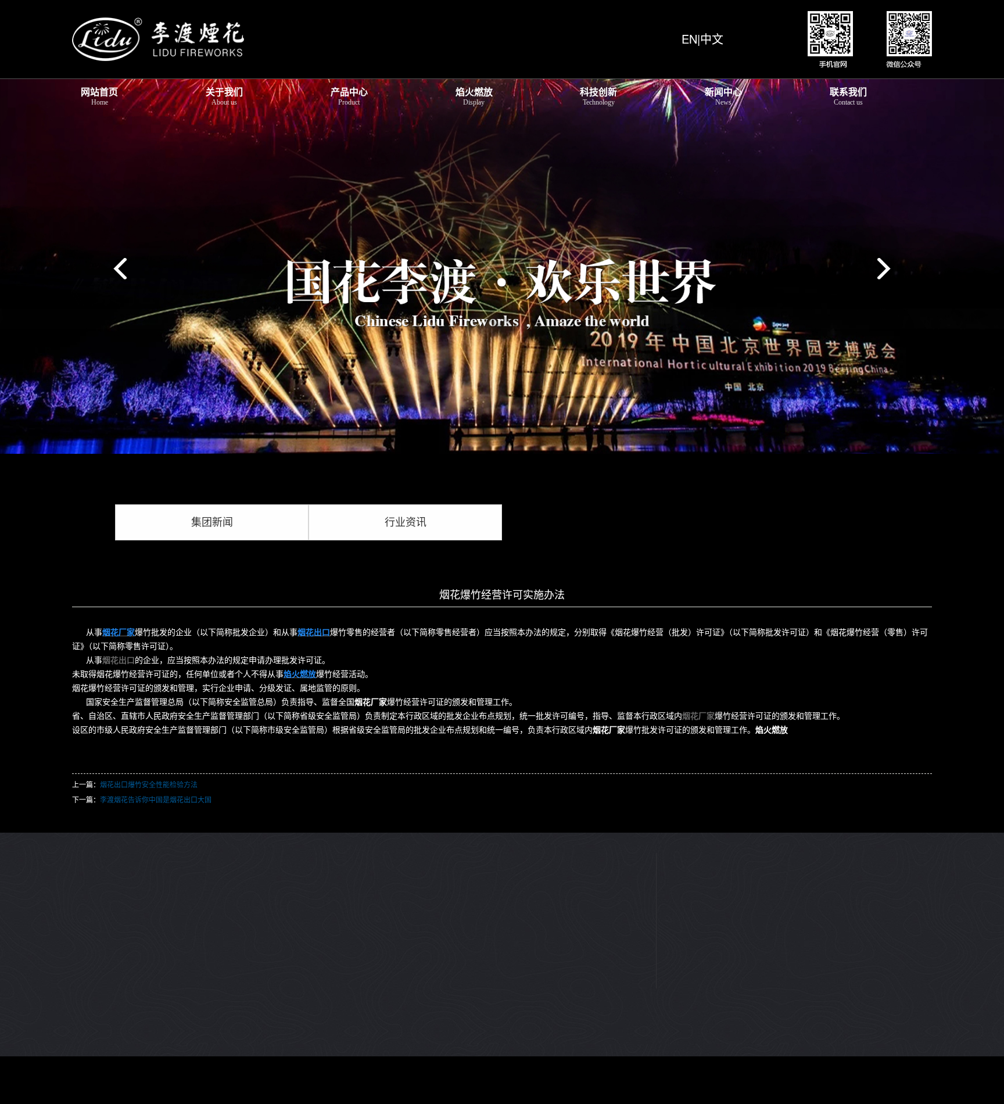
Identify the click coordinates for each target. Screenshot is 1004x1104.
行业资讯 (405, 522)
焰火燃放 (474, 95)
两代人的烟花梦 (100, 894)
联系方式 (575, 842)
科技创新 (598, 95)
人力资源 (575, 859)
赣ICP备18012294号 (102, 1087)
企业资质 (88, 859)
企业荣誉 (88, 877)
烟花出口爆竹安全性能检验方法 (149, 784)
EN (689, 38)
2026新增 (187, 842)
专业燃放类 (190, 877)
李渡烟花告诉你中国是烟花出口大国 (155, 799)
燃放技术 (283, 877)
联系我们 (848, 95)
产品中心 (349, 95)
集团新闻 (212, 522)
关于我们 (224, 95)
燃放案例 (283, 842)
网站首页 (99, 95)
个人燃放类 (190, 859)
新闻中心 (723, 95)
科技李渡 (380, 842)
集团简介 (88, 842)
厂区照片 (88, 911)
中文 (711, 38)
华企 (289, 1087)
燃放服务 (283, 859)
